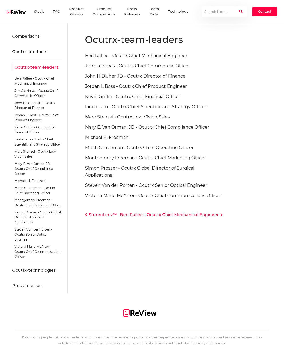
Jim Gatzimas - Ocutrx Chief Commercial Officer (36, 93)
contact (264, 12)
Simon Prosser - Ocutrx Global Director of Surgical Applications (37, 217)
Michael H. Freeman (30, 181)
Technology (178, 11)
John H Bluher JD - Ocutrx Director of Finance (34, 105)
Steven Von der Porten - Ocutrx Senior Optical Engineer (33, 234)
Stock (39, 11)
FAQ (56, 11)
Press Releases (132, 11)
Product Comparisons (104, 11)
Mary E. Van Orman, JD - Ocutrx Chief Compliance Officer (33, 169)
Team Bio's (154, 11)
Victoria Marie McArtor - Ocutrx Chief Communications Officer (37, 252)
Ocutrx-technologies (34, 270)
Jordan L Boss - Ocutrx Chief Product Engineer (36, 117)
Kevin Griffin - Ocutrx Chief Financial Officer (34, 129)
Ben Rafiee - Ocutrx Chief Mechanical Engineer (34, 80)
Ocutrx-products (29, 51)
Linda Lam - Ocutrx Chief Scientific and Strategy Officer (37, 141)
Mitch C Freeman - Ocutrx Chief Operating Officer (34, 190)
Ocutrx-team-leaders (36, 67)
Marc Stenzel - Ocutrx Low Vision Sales (35, 154)
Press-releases (27, 285)
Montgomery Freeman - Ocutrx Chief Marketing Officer (38, 202)
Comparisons (25, 36)
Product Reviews (76, 11)
